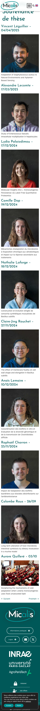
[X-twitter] (33, 639)
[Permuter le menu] (29, 5)
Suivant (5, 599)
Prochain (34, 599)
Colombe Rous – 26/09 (18, 501)
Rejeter (19, 705)
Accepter (8, 705)
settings (28, 701)
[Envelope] (25, 639)
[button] (33, 6)
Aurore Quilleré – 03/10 (19, 556)
